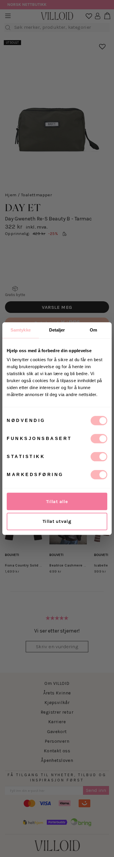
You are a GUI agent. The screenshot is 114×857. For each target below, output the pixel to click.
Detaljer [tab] (57, 329)
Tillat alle (57, 501)
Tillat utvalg (57, 521)
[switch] (99, 438)
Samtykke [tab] (21, 329)
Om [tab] (93, 329)
